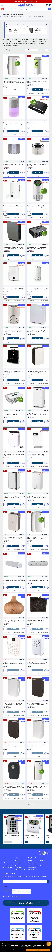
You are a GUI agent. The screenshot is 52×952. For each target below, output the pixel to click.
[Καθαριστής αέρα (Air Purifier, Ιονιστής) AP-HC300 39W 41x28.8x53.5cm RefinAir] (38, 522)
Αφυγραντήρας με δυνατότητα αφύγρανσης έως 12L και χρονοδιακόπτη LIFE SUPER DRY (37, 414)
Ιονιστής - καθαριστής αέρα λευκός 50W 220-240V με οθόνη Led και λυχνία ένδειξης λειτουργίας (13, 331)
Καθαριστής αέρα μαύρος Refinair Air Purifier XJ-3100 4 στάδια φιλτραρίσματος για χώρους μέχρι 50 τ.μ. (41, 28)
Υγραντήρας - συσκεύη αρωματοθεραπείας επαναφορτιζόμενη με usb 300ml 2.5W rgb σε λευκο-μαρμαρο (13, 123)
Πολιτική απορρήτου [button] (30, 946)
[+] (30, 89)
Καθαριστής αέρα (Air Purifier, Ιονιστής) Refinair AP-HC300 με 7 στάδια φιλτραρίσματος (13, 82)
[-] (30, 90)
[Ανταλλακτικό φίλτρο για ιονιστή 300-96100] (14, 148)
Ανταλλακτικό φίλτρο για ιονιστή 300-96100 (13, 164)
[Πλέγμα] (5, 50)
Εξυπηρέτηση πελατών (33, 858)
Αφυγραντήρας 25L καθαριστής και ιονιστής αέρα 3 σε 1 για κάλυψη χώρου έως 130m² (37, 496)
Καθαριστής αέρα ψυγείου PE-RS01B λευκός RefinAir (37, 82)
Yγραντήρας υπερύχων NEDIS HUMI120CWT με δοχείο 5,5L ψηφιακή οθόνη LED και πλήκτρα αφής (13, 289)
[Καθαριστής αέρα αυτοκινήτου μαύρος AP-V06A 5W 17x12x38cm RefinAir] (38, 107)
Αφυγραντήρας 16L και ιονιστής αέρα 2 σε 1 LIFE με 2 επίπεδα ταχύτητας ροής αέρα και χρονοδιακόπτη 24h (37, 455)
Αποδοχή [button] (38, 949)
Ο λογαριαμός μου (19, 858)
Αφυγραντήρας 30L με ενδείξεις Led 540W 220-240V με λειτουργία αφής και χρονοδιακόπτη (13, 538)
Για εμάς (4, 858)
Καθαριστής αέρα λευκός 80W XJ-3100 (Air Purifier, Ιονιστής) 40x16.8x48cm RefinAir (36, 331)
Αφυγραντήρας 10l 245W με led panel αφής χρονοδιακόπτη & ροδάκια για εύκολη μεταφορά (37, 662)
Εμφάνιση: (42, 49)
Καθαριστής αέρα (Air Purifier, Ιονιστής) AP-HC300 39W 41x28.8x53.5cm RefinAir (37, 538)
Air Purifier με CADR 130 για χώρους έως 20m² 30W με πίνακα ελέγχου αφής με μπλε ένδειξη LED (37, 289)
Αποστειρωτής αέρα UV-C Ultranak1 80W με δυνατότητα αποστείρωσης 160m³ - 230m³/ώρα (37, 579)
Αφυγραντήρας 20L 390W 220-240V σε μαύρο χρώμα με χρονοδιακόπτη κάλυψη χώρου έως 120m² (13, 787)
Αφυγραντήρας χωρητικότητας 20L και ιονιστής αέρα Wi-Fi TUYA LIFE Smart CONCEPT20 (14, 496)
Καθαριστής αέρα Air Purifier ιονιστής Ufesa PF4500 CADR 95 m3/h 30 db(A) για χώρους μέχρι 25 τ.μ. (37, 206)
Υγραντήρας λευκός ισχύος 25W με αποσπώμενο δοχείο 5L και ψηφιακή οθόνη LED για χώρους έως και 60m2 (13, 206)
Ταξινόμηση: (21, 49)
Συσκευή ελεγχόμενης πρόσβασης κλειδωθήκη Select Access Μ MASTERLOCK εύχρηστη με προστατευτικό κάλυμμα (11, 836)
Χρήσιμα (42, 858)
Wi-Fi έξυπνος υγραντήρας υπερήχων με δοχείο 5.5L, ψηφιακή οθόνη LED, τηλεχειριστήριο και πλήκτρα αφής (13, 372)
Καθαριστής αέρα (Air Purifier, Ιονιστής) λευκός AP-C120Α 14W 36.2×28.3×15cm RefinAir (13, 414)
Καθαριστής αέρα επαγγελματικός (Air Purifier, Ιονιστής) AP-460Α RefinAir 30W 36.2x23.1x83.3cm (37, 787)
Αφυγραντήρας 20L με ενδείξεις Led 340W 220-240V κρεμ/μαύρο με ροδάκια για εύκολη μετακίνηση (37, 372)
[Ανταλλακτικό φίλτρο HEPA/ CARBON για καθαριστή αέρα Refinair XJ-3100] (38, 605)
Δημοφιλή (5, 812)
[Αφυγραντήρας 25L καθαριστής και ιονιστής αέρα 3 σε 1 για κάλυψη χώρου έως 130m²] (38, 480)
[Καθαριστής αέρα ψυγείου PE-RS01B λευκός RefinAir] (38, 66)
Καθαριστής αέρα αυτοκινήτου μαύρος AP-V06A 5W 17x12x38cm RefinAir (38, 123)
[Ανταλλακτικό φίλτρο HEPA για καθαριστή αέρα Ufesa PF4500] (10, 30)
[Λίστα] (7, 50)
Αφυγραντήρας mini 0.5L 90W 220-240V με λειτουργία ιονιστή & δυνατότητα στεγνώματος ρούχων (14, 662)
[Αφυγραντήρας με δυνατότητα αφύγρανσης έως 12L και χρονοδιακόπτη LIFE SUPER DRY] (38, 397)
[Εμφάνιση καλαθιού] (49, 5)
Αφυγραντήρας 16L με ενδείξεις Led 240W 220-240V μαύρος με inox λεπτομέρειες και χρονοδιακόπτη (37, 704)
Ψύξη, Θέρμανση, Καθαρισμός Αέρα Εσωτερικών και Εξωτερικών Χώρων (17, 16)
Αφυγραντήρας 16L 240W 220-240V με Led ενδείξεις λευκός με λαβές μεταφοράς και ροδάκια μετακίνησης (12, 704)
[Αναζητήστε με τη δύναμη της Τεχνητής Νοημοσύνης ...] (49, 9)
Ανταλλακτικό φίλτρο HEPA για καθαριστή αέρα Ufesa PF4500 (20, 28)
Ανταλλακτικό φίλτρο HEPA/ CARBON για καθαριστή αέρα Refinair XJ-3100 (36, 621)
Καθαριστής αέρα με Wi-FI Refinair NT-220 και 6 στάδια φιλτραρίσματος (14, 455)
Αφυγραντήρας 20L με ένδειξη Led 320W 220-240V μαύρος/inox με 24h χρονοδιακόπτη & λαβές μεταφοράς (13, 745)
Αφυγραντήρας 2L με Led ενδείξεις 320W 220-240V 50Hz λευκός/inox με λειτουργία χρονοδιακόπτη (37, 745)
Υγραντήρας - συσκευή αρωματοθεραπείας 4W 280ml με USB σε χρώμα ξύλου (13, 621)
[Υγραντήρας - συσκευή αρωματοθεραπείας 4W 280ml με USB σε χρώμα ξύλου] (14, 605)
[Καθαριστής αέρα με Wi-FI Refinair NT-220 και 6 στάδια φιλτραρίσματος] (14, 439)
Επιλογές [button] (14, 949)
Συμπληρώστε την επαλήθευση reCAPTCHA (7, 890)
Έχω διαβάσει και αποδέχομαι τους (16, 896)
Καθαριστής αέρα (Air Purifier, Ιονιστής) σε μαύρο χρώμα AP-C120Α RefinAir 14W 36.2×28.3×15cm (36, 248)
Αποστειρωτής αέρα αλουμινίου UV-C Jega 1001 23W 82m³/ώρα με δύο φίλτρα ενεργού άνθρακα (14, 579)
